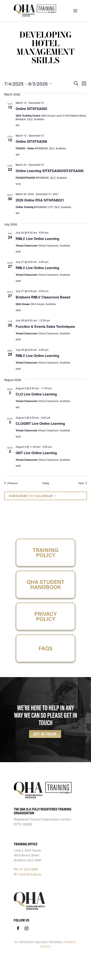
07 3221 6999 (29, 869)
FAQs (45, 648)
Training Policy (45, 552)
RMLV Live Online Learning (37, 238)
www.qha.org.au (29, 874)
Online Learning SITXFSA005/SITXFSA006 (50, 170)
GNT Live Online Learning (36, 452)
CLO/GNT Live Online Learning (40, 423)
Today (45, 483)
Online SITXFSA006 (31, 141)
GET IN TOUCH (45, 733)
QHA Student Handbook (45, 584)
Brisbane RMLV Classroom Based (43, 297)
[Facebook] (18, 928)
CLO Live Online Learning (36, 394)
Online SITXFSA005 (31, 108)
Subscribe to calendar (31, 495)
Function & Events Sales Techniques (45, 326)
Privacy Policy (45, 616)
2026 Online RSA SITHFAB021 (40, 200)
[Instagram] (26, 928)
